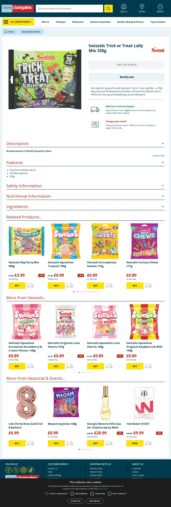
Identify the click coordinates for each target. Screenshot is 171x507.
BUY (17, 285)
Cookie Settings (54, 475)
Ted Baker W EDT (137, 424)
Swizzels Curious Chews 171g (142, 264)
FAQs (50, 472)
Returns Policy (96, 472)
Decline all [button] (94, 501)
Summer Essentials (100, 21)
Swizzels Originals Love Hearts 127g (64, 345)
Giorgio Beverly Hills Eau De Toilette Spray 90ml (104, 425)
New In (45, 21)
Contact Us (52, 468)
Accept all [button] (76, 501)
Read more (104, 489)
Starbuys (60, 21)
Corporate (136, 468)
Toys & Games (158, 21)
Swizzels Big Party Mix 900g (24, 264)
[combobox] (74, 8)
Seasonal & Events (31, 31)
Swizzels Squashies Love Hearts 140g (103, 345)
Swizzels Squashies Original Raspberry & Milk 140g (144, 346)
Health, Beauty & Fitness (130, 21)
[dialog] (85, 492)
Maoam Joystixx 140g (62, 424)
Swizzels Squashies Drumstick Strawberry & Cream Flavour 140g (25, 346)
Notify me (127, 77)
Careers (135, 472)
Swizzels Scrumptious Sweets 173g (101, 264)
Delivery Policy (96, 468)
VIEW (135, 443)
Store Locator (138, 475)
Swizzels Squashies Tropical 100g (60, 264)
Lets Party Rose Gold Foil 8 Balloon (26, 425)
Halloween (78, 21)
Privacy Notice (96, 475)
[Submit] (108, 8)
